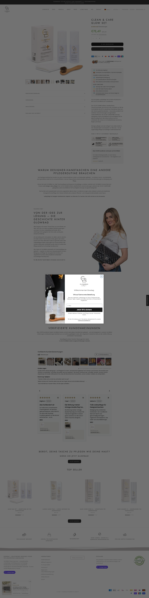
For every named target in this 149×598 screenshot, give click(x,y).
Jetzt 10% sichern (84, 310)
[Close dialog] (101, 276)
